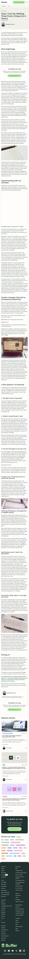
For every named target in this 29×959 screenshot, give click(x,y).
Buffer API (3, 896)
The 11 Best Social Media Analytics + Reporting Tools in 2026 (12, 736)
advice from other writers (11, 516)
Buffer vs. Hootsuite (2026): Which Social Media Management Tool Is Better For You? (14, 768)
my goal (22, 370)
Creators (3, 927)
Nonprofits (3, 933)
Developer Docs (19, 890)
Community (3, 872)
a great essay (23, 108)
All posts (19, 836)
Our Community (18, 888)
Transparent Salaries (19, 913)
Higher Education (5, 936)
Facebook (3, 904)
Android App (4, 890)
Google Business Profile (6, 906)
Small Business (4, 929)
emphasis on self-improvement (9, 187)
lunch (12, 264)
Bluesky (3, 902)
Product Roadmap (19, 915)
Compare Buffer (19, 886)
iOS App (3, 888)
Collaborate (3, 877)
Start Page (3, 884)
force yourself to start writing (18, 519)
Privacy (16, 954)
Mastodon (3, 912)
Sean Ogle (3, 361)
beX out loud (4, 686)
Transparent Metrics (19, 909)
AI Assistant (3, 882)
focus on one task (14, 364)
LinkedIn (3, 910)
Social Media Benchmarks (21, 872)
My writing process (6, 38)
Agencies (3, 931)
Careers (17, 922)
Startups (3, 940)
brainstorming (9, 32)
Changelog (17, 899)
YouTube (3, 922)
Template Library (19, 870)
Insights (4, 874)
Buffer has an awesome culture (11, 662)
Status (16, 897)
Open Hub (17, 906)
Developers (3, 938)
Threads (3, 916)
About (16, 920)
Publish (2, 870)
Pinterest (3, 914)
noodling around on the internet (16, 375)
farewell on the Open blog (12, 685)
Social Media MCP (5, 894)
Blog (16, 868)
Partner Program (19, 926)
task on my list (13, 462)
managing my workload (9, 163)
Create (2, 868)
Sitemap (17, 930)
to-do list (8, 242)
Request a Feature (19, 901)
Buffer (21, 226)
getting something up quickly (8, 59)
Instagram (3, 908)
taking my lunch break (6, 333)
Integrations (3, 886)
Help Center (18, 895)
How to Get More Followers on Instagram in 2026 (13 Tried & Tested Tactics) (14, 799)
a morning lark (18, 262)
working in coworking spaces (15, 283)
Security (24, 954)
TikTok (2, 918)
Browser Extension (5, 892)
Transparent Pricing (19, 911)
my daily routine (5, 230)
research (13, 94)
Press (16, 924)
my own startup (17, 270)
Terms (20, 954)
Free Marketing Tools (20, 880)
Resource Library (19, 874)
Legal (16, 928)
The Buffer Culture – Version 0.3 (9, 226)
